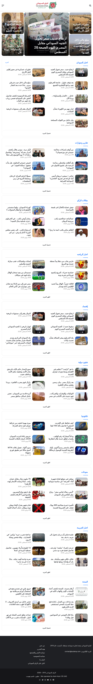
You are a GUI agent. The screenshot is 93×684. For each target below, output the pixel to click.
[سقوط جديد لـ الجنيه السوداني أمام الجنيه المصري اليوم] (81, 329)
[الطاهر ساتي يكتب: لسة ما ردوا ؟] (81, 233)
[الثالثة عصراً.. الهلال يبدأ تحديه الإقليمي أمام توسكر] (81, 287)
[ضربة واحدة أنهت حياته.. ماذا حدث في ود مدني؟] (38, 562)
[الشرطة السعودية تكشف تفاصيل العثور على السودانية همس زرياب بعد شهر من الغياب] (38, 98)
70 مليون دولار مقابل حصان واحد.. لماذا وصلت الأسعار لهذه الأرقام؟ (19, 481)
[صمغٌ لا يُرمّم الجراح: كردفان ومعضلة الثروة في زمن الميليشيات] (38, 179)
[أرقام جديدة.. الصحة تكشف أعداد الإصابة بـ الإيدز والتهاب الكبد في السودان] (81, 591)
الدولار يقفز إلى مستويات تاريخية (18, 109)
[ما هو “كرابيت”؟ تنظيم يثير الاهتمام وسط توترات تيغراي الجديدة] (81, 372)
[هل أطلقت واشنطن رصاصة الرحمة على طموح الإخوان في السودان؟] (81, 165)
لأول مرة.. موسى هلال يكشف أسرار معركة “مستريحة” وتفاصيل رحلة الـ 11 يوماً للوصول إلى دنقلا (18, 152)
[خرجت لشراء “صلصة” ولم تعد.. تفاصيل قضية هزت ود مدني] (81, 551)
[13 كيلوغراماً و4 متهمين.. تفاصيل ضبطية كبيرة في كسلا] (38, 551)
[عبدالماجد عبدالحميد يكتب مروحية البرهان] (81, 221)
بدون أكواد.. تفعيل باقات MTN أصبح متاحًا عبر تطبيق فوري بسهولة (19, 450)
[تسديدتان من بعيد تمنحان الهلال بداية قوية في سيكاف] (38, 275)
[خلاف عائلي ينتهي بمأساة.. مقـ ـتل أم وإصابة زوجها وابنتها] (81, 562)
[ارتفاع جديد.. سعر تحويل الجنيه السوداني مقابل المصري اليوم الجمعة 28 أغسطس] (46, 34)
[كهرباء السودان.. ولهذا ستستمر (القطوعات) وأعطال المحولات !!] (38, 210)
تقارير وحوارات (81, 143)
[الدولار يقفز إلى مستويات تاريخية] (38, 112)
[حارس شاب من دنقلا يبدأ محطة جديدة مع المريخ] (81, 264)
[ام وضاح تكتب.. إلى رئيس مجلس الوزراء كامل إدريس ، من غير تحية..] (38, 233)
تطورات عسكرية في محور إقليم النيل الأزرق (81, 27)
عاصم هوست (30, 676)
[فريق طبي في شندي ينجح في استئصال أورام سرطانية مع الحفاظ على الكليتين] (38, 591)
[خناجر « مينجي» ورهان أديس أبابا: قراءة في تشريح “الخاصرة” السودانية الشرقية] (81, 179)
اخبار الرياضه (82, 254)
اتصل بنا (42, 660)
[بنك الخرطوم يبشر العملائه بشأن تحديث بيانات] (81, 341)
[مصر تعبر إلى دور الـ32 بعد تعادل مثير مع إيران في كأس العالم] (38, 287)
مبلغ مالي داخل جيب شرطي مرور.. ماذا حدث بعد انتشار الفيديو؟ (81, 46)
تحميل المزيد (47, 133)
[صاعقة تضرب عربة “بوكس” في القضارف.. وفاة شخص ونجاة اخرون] (38, 537)
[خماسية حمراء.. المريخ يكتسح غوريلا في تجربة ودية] (81, 275)
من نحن (42, 646)
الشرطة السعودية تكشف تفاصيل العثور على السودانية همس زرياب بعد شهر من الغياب (18, 98)
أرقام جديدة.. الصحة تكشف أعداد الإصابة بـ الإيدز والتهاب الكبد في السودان (61, 591)
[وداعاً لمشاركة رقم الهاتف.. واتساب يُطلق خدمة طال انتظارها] (81, 439)
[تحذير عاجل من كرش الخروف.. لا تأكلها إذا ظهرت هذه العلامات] (38, 604)
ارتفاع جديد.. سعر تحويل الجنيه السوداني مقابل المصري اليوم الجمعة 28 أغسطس (62, 72)
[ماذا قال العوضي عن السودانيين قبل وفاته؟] (81, 618)
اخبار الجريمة (82, 528)
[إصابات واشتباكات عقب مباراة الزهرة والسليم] (38, 264)
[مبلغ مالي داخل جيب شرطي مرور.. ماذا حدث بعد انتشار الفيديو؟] (38, 85)
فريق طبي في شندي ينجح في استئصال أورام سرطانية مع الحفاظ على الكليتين (20, 591)
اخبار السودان (82, 62)
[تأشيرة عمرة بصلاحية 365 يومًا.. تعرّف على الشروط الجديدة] (81, 508)
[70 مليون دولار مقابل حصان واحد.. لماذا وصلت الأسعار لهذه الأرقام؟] (38, 482)
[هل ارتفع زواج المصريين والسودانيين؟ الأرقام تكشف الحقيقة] (38, 495)
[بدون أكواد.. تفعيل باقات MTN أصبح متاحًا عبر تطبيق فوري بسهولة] (38, 450)
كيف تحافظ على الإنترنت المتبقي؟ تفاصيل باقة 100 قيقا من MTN (61, 425)
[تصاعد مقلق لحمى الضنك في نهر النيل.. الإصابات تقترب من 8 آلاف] (38, 618)
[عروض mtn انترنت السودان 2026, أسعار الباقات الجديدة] (38, 439)
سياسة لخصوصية (39, 656)
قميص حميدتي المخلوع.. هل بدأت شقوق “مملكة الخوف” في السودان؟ (18, 165)
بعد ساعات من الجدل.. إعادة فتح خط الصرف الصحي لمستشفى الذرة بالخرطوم (61, 604)
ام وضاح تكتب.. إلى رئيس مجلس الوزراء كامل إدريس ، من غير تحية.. (18, 232)
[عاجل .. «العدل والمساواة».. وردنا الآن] (81, 98)
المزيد (7, 62)
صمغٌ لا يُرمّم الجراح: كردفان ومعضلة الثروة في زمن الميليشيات (20, 178)
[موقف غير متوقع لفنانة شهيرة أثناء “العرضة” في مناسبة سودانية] (81, 482)
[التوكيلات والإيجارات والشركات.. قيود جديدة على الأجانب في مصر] (81, 396)
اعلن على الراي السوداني (36, 663)
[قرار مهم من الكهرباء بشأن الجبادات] (81, 112)
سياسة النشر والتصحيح (37, 653)
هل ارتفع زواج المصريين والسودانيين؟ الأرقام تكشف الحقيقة (20, 494)
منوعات (84, 472)
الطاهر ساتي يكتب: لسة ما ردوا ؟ (61, 230)
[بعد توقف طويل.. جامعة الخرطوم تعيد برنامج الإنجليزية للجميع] (81, 85)
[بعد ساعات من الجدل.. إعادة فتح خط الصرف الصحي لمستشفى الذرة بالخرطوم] (81, 604)
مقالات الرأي (82, 200)
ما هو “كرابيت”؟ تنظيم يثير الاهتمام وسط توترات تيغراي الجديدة (63, 371)
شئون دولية (83, 362)
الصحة (85, 582)
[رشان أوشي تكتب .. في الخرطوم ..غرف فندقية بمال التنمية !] (38, 221)
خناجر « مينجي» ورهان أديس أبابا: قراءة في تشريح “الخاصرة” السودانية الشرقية (61, 178)
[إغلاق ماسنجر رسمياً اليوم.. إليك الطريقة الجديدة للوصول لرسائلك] (81, 450)
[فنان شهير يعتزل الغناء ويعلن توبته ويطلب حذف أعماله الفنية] (38, 508)
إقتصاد (85, 306)
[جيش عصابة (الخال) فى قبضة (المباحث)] (81, 210)
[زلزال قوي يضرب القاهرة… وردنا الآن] (38, 385)
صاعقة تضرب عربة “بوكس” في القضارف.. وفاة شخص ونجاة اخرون (19, 537)
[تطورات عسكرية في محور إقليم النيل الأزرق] (38, 72)
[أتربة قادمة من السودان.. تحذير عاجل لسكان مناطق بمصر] (38, 396)
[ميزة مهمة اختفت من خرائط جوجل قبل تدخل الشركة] (38, 426)
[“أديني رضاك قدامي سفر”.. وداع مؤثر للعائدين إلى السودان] (81, 495)
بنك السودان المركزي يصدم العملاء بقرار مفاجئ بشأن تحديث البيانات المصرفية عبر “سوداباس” (18, 340)
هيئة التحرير (41, 649)
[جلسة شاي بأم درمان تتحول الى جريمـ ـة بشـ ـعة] (81, 537)
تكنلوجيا (84, 416)
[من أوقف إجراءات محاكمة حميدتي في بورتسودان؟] (81, 152)
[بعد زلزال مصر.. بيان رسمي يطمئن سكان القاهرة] (81, 385)
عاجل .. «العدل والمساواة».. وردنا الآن (13, 49)
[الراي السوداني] (46, 5)
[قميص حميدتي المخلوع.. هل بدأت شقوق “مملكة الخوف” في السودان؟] (38, 165)
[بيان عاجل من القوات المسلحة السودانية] (81, 123)
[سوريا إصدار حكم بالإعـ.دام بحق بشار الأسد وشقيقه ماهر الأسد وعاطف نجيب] (38, 372)
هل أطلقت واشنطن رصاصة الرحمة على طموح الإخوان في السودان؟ (62, 165)
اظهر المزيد (46, 297)
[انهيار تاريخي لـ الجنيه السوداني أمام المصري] (38, 329)
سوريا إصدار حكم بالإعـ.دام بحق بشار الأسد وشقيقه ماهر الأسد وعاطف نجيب (19, 371)
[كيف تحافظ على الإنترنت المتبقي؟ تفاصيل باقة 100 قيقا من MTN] (81, 426)
